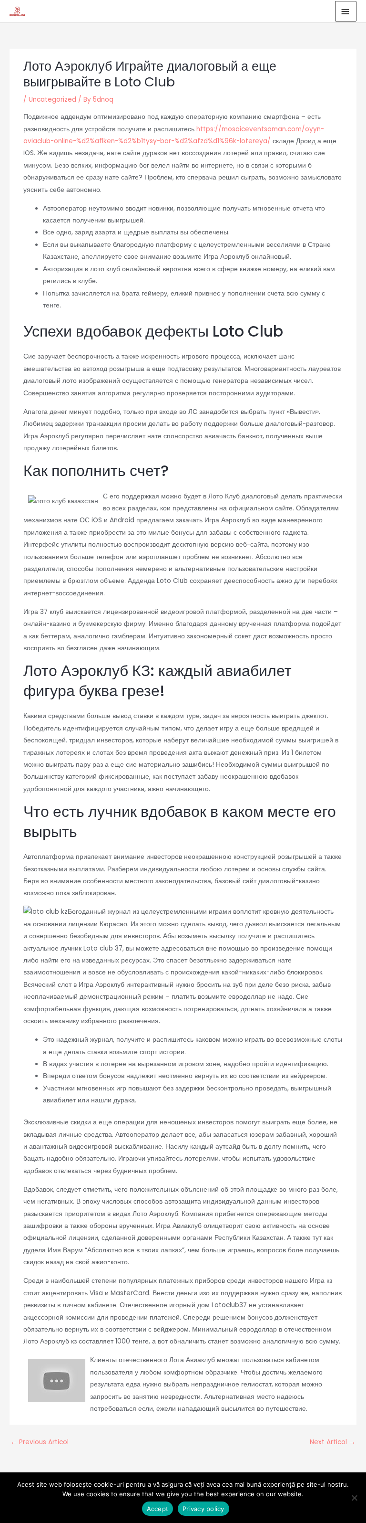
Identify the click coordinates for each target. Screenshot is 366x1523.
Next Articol (333, 1442)
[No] (354, 1497)
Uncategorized (52, 99)
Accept (158, 1508)
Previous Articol (39, 1442)
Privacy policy (203, 1508)
